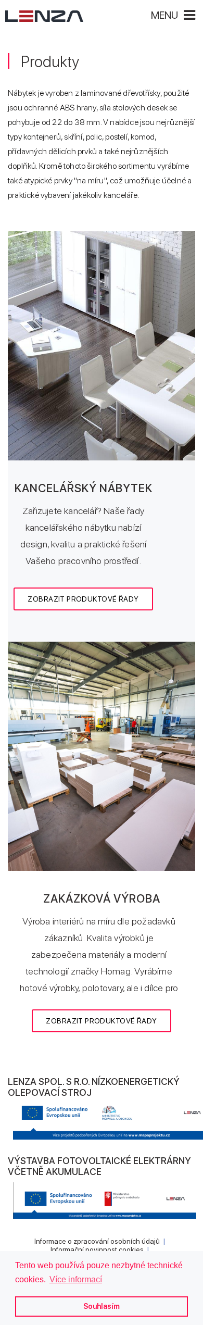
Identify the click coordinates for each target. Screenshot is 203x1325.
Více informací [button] (75, 1279)
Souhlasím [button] (101, 1306)
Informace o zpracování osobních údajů (97, 1241)
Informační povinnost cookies (97, 1249)
